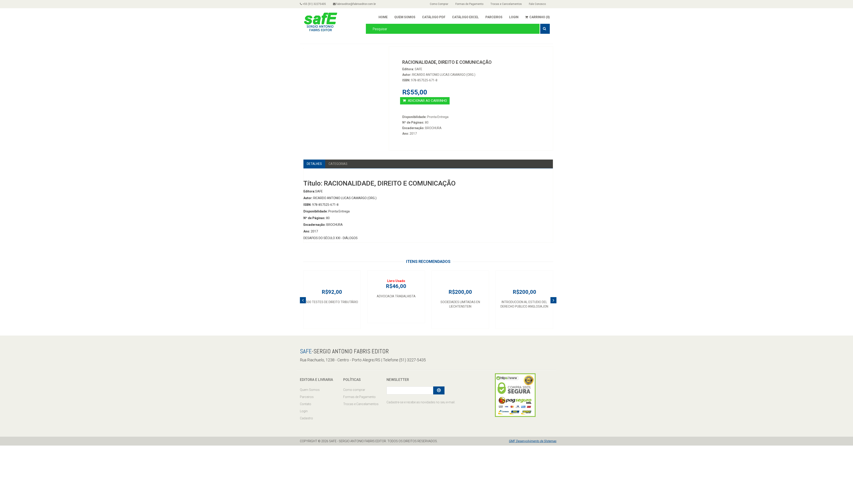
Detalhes (314, 164)
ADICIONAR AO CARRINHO (427, 101)
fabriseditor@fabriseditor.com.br (356, 4)
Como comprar (354, 390)
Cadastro (306, 418)
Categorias (338, 164)
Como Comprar (439, 4)
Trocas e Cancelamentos (506, 4)
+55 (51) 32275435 (314, 4)
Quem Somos (310, 390)
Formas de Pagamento (469, 4)
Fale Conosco (537, 4)
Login (304, 411)
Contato (305, 404)
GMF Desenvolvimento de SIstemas (532, 441)
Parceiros (307, 397)
